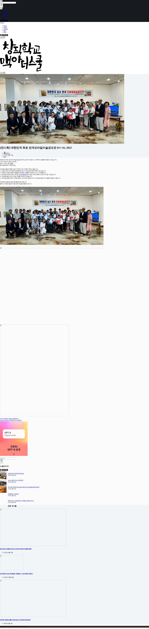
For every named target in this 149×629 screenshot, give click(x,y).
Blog (4, 30)
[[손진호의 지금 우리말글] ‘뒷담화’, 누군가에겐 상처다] (12, 570)
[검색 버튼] (1, 461)
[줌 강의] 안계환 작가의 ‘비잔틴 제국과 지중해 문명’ (16, 549)
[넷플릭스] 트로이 (13, 494)
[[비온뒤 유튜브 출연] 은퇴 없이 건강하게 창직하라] (33, 616)
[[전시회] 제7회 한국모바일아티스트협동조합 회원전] (3, 489)
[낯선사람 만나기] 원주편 (15, 480)
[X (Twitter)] (5, 35)
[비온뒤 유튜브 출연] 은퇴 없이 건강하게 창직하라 (15, 620)
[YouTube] (7, 35)
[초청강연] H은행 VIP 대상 (16, 473)
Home (5, 26)
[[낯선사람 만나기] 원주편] (3, 483)
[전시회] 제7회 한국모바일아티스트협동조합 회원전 (23, 487)
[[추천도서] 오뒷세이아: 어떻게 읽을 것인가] (3, 503)
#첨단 (12, 172)
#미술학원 (23, 174)
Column (5, 29)
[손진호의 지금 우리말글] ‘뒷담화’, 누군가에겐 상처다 (16, 573)
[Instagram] (3, 35)
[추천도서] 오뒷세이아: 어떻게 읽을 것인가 (21, 500)
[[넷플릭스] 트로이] (3, 496)
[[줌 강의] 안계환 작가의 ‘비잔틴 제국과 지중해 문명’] (33, 545)
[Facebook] (1, 35)
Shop (4, 32)
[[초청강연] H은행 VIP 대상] (3, 476)
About (5, 27)
